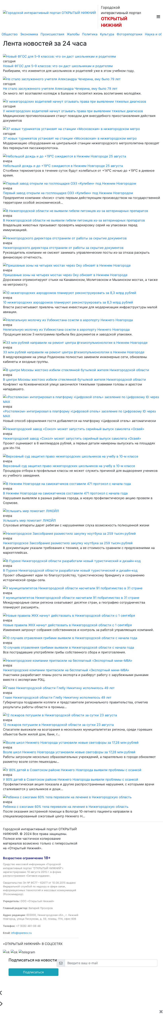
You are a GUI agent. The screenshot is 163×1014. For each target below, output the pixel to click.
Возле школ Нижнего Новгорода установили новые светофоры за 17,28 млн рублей (69, 752)
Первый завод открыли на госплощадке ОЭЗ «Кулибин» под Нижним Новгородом (68, 193)
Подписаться (33, 972)
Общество (10, 34)
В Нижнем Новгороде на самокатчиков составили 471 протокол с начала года (65, 493)
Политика (89, 34)
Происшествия (52, 34)
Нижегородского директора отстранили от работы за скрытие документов (63, 248)
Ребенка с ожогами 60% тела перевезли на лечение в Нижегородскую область (65, 807)
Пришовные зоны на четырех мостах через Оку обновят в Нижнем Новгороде (65, 275)
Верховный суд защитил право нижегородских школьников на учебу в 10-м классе (69, 466)
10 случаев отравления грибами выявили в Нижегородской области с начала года (68, 647)
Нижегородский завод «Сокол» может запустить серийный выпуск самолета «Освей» (72, 438)
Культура (107, 34)
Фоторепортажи (129, 34)
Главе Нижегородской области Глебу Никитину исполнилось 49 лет (57, 697)
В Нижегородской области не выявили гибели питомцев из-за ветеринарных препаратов (74, 220)
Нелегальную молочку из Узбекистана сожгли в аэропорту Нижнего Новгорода (66, 329)
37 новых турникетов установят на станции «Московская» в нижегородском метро (70, 138)
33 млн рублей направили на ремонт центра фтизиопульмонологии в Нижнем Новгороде (73, 352)
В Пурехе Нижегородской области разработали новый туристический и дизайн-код (70, 570)
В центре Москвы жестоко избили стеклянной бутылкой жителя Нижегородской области (74, 379)
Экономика (29, 34)
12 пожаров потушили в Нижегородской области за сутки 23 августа (58, 725)
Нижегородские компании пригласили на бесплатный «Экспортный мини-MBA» (66, 670)
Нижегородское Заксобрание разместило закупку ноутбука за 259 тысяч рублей (68, 543)
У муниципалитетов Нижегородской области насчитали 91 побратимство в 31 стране (71, 598)
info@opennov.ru (21, 932)
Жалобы (73, 34)
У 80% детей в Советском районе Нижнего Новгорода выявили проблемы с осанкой (70, 779)
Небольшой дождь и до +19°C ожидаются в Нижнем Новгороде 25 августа (63, 166)
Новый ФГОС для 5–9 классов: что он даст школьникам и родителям (58, 66)
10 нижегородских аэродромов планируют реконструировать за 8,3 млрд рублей (68, 302)
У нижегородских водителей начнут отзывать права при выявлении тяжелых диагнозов (73, 111)
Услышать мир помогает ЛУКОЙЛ (29, 520)
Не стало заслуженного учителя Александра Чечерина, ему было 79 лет (60, 89)
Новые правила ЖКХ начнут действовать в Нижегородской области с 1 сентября (67, 625)
